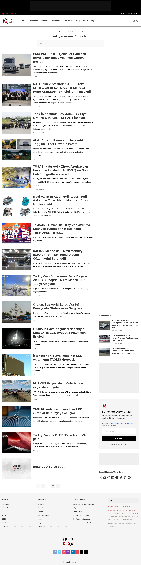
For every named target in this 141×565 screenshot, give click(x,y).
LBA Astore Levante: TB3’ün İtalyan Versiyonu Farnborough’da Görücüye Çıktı (125, 338)
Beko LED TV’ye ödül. (49, 466)
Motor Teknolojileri (127, 516)
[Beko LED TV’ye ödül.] (16, 468)
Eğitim (120, 516)
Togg (115, 523)
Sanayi (35, 471)
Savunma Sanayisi (38, 106)
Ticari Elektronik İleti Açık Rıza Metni (122, 423)
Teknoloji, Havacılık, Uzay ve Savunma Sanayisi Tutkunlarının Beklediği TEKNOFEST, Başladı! (61, 228)
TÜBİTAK (112, 510)
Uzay (34, 348)
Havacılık (35, 399)
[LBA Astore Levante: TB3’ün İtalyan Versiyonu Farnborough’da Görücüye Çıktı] (104, 339)
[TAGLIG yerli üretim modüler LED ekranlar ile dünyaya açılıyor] (16, 416)
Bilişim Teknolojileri (114, 513)
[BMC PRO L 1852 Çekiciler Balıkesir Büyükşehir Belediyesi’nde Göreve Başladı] (16, 65)
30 (53, 485)
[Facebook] (121, 13)
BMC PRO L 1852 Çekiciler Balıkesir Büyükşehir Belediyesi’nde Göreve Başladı (59, 57)
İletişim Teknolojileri (127, 523)
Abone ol (119, 438)
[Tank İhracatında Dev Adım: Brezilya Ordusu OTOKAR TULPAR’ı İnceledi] (16, 123)
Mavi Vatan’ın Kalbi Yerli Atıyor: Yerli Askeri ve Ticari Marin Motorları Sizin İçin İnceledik (60, 200)
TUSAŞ (119, 510)
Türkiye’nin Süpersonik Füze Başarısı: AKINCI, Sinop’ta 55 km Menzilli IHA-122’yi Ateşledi (61, 280)
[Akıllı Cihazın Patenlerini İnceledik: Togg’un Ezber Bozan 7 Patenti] (16, 149)
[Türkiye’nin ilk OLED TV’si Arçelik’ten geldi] (16, 442)
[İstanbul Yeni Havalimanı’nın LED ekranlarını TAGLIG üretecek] (16, 365)
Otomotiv (35, 76)
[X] (123, 13)
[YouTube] (134, 13)
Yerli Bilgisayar (118, 520)
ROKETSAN (127, 520)
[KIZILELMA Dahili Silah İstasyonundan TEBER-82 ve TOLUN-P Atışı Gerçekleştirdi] (104, 352)
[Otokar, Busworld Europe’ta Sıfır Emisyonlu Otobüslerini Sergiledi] (16, 312)
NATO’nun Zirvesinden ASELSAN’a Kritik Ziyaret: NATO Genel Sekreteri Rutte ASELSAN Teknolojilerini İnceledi (62, 87)
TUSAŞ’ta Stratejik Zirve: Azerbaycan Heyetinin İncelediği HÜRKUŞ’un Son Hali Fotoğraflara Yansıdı (60, 170)
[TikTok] (136, 13)
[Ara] (137, 20)
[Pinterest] (126, 13)
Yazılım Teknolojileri (123, 507)
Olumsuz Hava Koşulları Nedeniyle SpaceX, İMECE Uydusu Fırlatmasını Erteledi (60, 332)
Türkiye (117, 526)
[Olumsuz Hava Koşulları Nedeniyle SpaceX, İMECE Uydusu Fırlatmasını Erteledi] (16, 338)
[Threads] (138, 13)
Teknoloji (35, 159)
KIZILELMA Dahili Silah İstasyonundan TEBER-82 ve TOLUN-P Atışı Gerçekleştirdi (123, 350)
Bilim (133, 510)
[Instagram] (129, 13)
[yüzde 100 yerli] (7, 20)
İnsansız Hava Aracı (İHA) (130, 513)
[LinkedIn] (131, 13)
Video (111, 506)
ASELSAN (127, 510)
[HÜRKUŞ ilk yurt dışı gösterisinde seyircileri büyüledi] (16, 391)
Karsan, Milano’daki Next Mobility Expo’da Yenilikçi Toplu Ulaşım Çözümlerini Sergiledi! (58, 254)
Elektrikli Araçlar (113, 516)
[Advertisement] (70, 6)
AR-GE (119, 523)
